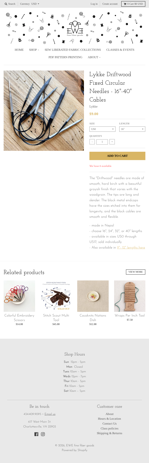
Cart (135, 3)
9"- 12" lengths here (131, 247)
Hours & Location (109, 418)
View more (135, 271)
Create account (110, 3)
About (110, 414)
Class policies (109, 428)
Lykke (93, 106)
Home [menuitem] (19, 49)
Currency (25, 3)
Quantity (95, 136)
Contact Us (109, 423)
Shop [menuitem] (33, 49)
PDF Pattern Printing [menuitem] (65, 57)
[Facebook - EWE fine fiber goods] (36, 434)
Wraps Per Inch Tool (130, 315)
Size (92, 123)
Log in (94, 3)
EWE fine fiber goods (80, 445)
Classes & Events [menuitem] (120, 49)
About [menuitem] (93, 57)
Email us (50, 414)
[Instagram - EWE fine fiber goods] (43, 434)
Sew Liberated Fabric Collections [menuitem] (73, 49)
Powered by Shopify (74, 450)
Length (124, 123)
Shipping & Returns (109, 433)
